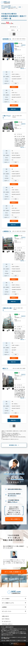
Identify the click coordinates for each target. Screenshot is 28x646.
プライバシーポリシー (7, 624)
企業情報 (4, 607)
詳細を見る (22, 68)
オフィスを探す (6, 598)
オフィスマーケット (6, 611)
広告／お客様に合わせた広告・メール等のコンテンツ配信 (14, 640)
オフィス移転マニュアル (8, 602)
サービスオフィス (6, 621)
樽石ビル (5, 368)
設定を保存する (14, 643)
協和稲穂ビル (7, 39)
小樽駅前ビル (7, 231)
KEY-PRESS (5, 618)
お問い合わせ (5, 616)
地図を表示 (23, 237)
